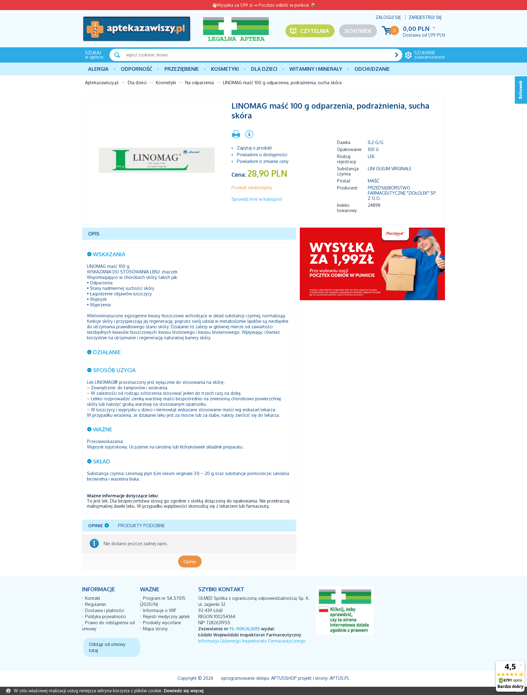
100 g (373, 149)
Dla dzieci (264, 69)
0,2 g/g (375, 142)
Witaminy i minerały (315, 69)
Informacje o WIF (159, 610)
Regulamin (95, 604)
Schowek (358, 30)
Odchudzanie (372, 69)
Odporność (136, 69)
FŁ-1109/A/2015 (245, 628)
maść (373, 180)
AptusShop (284, 678)
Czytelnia (314, 30)
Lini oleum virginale (389, 168)
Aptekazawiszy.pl (102, 82)
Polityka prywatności (105, 616)
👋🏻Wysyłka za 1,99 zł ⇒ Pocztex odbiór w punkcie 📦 (264, 5)
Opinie (190, 561)
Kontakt (92, 598)
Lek (371, 156)
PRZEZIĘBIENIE (181, 69)
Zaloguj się (388, 17)
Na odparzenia (199, 82)
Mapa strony (155, 628)
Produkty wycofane (162, 622)
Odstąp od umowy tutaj (107, 647)
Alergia (98, 69)
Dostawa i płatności (104, 610)
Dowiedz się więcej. (184, 690)
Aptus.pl (340, 678)
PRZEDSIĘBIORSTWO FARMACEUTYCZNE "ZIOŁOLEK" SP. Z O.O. (402, 193)
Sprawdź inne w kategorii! (256, 199)
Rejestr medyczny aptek (166, 616)
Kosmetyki (225, 69)
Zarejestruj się (425, 17)
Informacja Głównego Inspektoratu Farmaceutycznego (252, 640)
